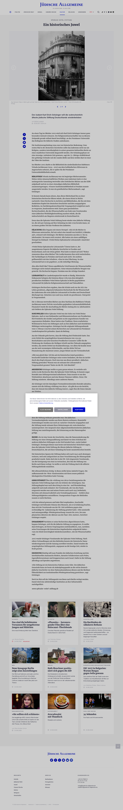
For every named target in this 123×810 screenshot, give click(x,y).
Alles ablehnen (45, 410)
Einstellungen (63, 410)
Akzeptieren (79, 410)
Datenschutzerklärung (46, 403)
